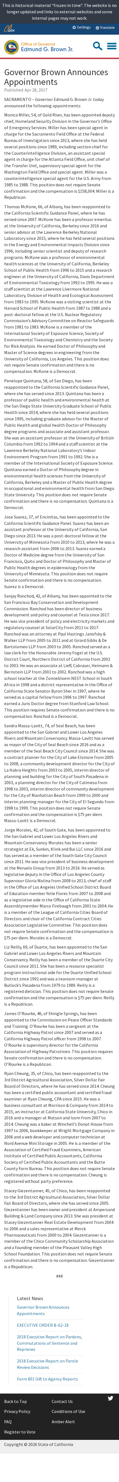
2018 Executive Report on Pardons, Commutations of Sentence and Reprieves (49, 1343)
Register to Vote (19, 1432)
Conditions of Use (68, 1411)
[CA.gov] (9, 29)
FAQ (8, 1421)
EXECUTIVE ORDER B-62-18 (43, 1325)
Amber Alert (63, 1421)
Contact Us (62, 1401)
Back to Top (15, 1401)
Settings (83, 27)
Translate (107, 27)
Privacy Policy (17, 1411)
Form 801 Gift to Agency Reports (47, 1379)
